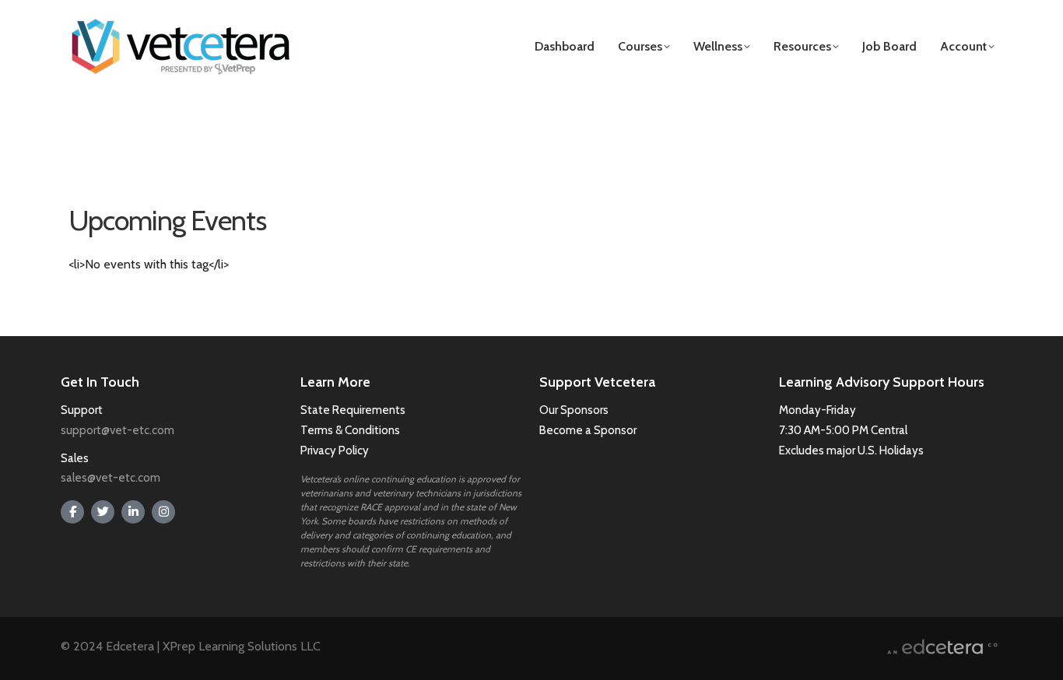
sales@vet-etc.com (110, 478)
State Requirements (352, 410)
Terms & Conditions (351, 430)
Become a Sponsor (588, 430)
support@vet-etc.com (117, 430)
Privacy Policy (334, 450)
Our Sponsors (574, 410)
